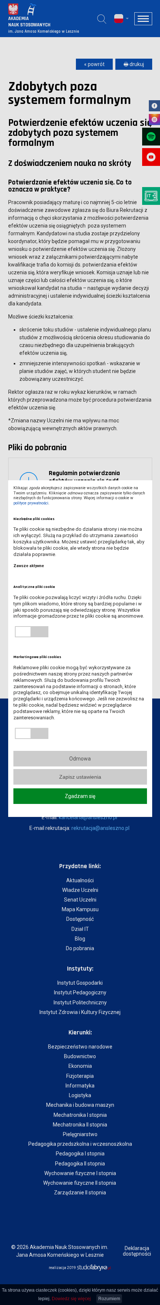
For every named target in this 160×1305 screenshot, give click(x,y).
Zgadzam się (80, 796)
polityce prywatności (30, 503)
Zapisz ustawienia (80, 777)
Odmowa (80, 759)
